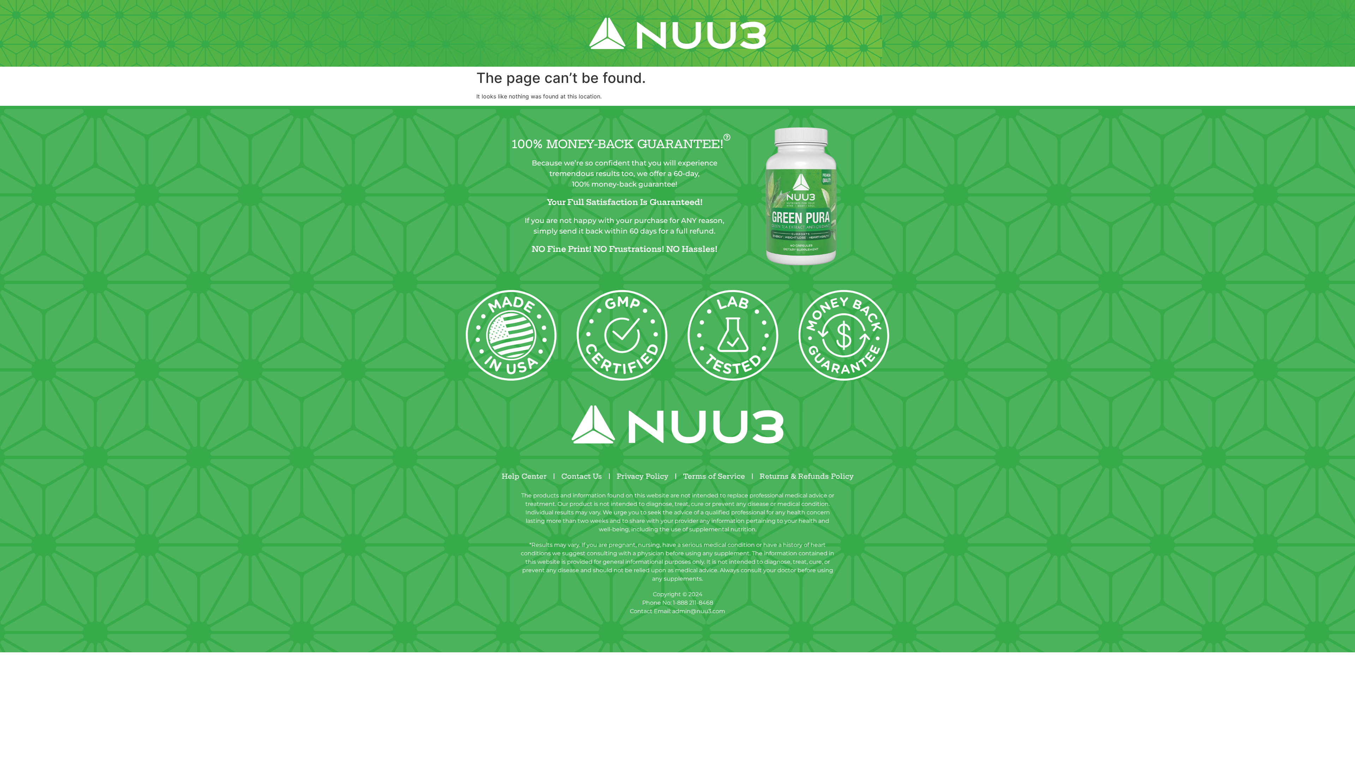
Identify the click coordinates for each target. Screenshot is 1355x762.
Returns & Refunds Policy (807, 476)
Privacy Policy (642, 476)
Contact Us (581, 476)
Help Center (524, 476)
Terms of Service (714, 476)
